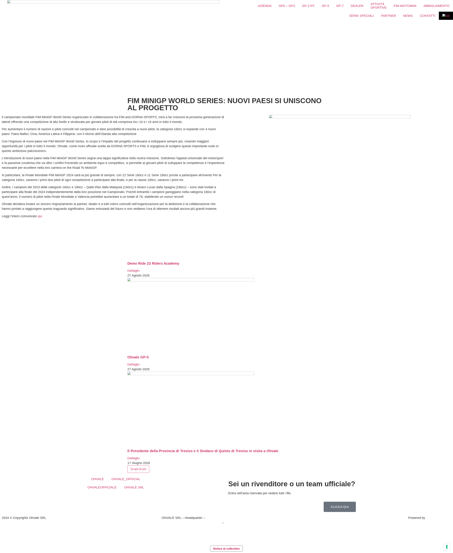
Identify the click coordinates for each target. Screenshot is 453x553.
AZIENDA (265, 6)
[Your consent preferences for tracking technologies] (446, 546)
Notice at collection (226, 548)
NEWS (408, 16)
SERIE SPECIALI (361, 16)
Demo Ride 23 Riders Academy (153, 263)
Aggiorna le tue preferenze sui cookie (226, 537)
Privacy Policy (215, 530)
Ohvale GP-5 (138, 357)
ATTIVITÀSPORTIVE (379, 5)
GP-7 (340, 6)
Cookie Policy (238, 530)
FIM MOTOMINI (405, 6)
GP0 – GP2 (287, 6)
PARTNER (388, 16)
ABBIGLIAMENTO (436, 6)
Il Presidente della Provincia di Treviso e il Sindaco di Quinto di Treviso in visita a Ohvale (202, 451)
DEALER (357, 6)
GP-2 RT (308, 6)
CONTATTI (427, 16)
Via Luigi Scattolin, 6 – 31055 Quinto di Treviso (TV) (242, 518)
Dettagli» (133, 270)
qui (40, 216)
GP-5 (325, 6)
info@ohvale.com (237, 522)
